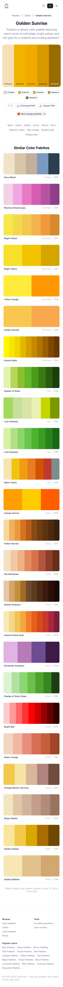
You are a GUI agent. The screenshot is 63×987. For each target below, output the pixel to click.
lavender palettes (11, 963)
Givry (53, 125)
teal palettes (43, 955)
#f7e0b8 (10, 92)
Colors (5, 927)
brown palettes (41, 947)
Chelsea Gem (31, 134)
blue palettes (8, 947)
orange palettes (10, 955)
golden (27, 125)
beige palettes (9, 959)
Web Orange (33, 130)
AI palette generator (43, 923)
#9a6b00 (33, 98)
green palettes (24, 947)
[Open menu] (56, 6)
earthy (18, 125)
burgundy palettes (11, 968)
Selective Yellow (17, 130)
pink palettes (8, 951)
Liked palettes (9, 931)
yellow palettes (27, 955)
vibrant (44, 125)
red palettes (40, 951)
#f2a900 (40, 92)
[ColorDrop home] (6, 6)
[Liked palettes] (43, 6)
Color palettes (9, 923)
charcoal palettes (45, 963)
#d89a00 (55, 92)
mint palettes (28, 963)
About (5, 935)
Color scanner (40, 927)
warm (10, 125)
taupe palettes (25, 959)
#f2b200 (25, 92)
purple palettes (24, 951)
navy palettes (42, 959)
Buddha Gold (47, 130)
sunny (36, 125)
